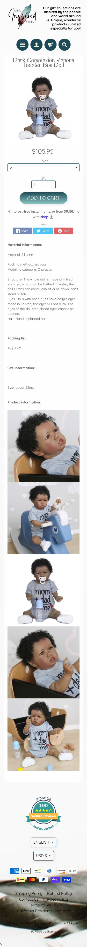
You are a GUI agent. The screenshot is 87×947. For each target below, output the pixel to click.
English (41, 842)
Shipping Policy (28, 893)
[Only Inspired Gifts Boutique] (22, 18)
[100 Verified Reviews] (43, 832)
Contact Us (28, 899)
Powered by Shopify (43, 931)
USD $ (41, 855)
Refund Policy (59, 893)
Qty (43, 178)
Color (44, 161)
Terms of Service (43, 905)
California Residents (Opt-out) (43, 910)
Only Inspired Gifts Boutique (48, 923)
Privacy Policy (55, 899)
